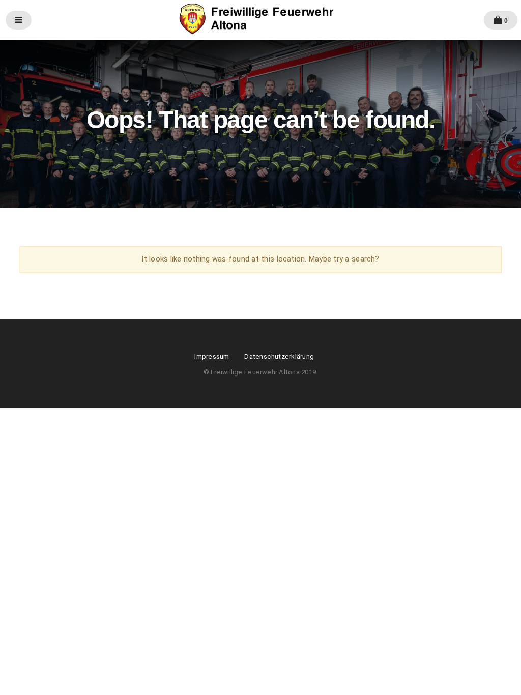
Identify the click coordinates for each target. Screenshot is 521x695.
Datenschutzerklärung (279, 356)
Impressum (211, 356)
